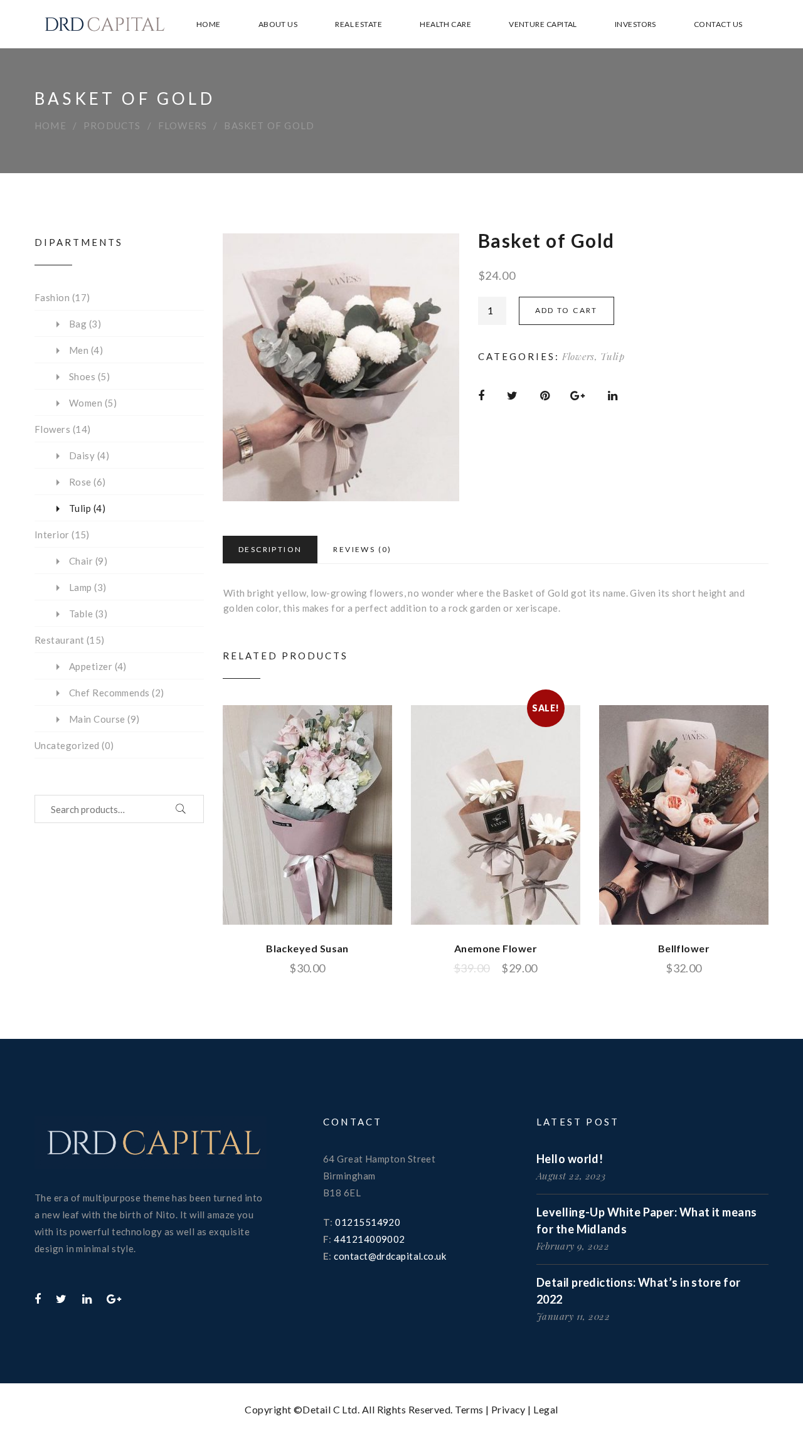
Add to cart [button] (655, 815)
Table (81, 613)
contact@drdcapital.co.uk (390, 1256)
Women (85, 402)
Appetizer (90, 666)
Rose (80, 481)
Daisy (82, 455)
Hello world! (569, 1159)
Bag (78, 323)
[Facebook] (37, 1299)
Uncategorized (67, 745)
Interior (52, 534)
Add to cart (566, 310)
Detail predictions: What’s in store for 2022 (638, 1290)
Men (78, 350)
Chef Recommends (109, 692)
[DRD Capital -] (105, 24)
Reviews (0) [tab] (362, 549)
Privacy (508, 1409)
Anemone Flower (495, 948)
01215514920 (367, 1222)
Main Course (97, 719)
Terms (469, 1409)
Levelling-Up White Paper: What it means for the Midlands (646, 1220)
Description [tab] (270, 549)
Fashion (52, 297)
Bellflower (684, 948)
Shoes (82, 376)
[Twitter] (61, 1299)
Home (50, 125)
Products (112, 125)
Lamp (80, 587)
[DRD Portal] (151, 1146)
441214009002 (369, 1239)
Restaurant (60, 640)
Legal (545, 1409)
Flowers (182, 125)
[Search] (181, 809)
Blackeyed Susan (307, 948)
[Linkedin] (87, 1299)
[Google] (114, 1299)
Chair (81, 560)
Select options (279, 815)
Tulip (612, 356)
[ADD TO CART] (683, 815)
